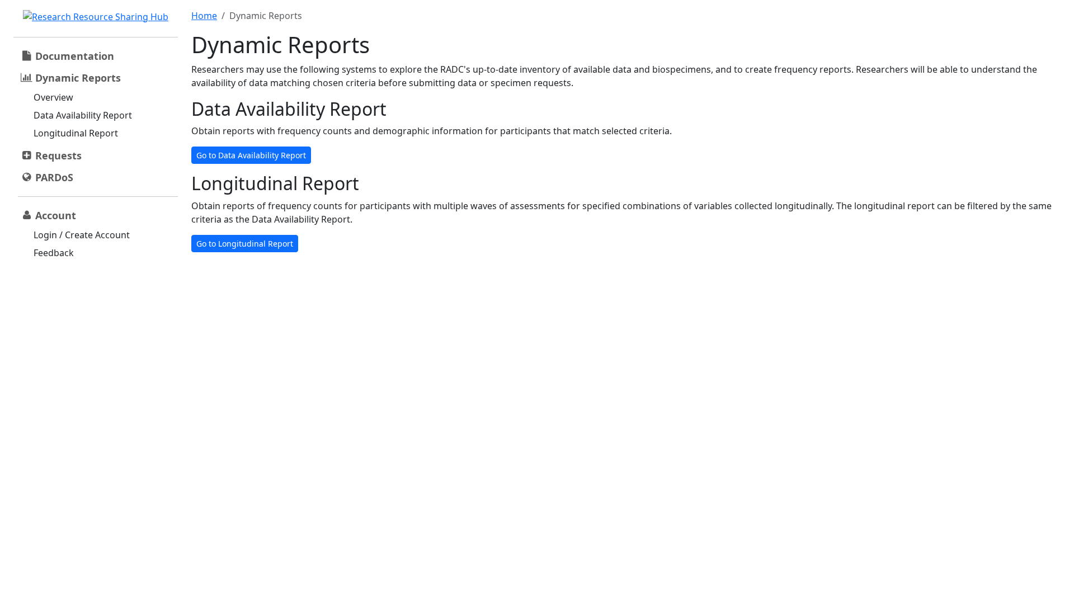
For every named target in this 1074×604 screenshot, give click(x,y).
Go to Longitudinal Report (244, 243)
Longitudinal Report (76, 133)
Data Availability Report (83, 115)
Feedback (54, 253)
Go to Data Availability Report (251, 155)
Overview (53, 97)
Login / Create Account (82, 235)
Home (204, 16)
